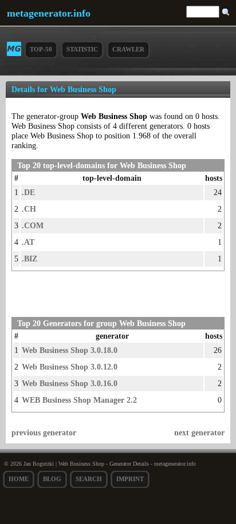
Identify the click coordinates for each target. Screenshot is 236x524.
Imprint (130, 478)
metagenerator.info (49, 13)
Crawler (128, 49)
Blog (52, 478)
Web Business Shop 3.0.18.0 (69, 350)
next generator (199, 432)
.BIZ (29, 258)
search (89, 478)
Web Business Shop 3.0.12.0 (69, 366)
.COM (33, 225)
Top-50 (41, 49)
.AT (28, 242)
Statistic (82, 49)
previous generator (43, 432)
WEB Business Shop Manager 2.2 (79, 399)
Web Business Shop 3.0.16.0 (69, 383)
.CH (29, 208)
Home (19, 478)
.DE (28, 192)
